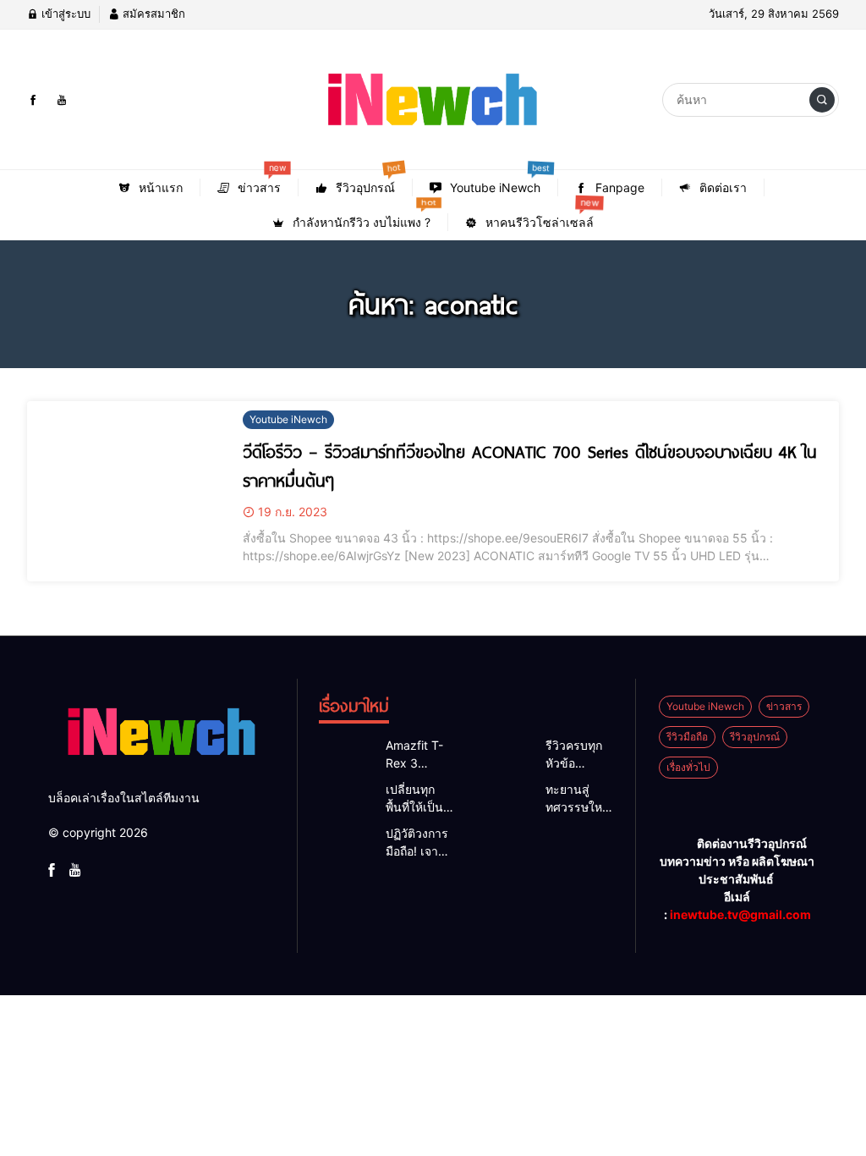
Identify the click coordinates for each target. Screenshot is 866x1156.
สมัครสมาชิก (152, 13)
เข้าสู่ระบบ (64, 13)
